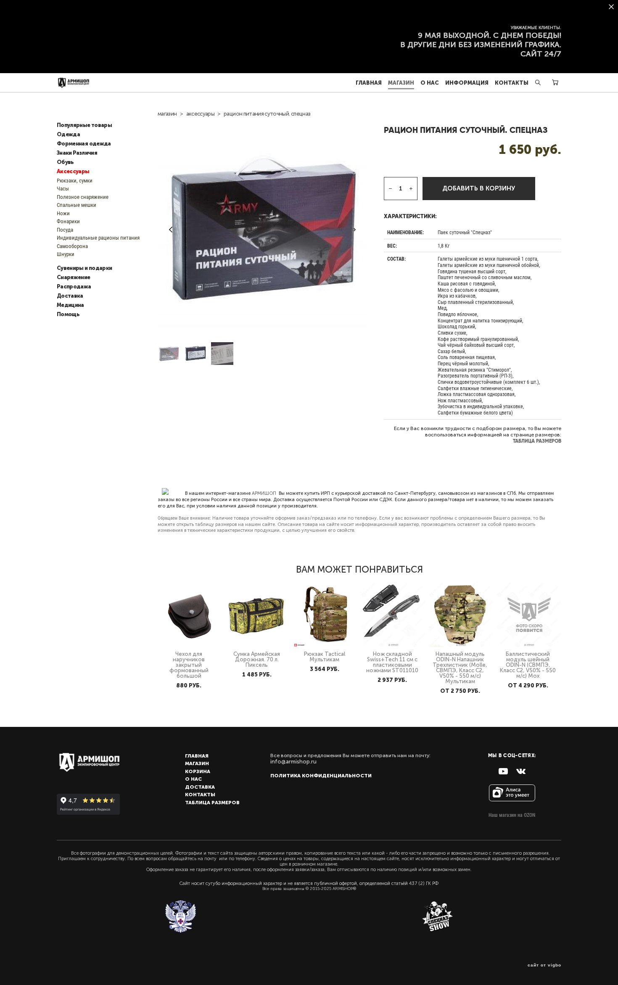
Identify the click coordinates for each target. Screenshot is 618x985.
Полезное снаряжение (82, 197)
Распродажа (74, 287)
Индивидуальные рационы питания (98, 237)
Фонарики (68, 221)
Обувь (65, 162)
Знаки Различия (77, 153)
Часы (63, 188)
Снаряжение (73, 277)
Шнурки (65, 254)
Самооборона (72, 246)
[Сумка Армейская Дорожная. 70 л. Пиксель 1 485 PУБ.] (257, 615)
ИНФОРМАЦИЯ (467, 82)
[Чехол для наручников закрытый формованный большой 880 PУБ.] (190, 615)
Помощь (68, 314)
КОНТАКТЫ (511, 82)
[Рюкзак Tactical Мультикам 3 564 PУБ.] (325, 615)
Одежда (68, 134)
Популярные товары (84, 125)
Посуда (65, 229)
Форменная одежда (84, 144)
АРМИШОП (264, 493)
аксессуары (200, 114)
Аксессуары (73, 171)
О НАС (429, 82)
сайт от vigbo (544, 965)
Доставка (70, 296)
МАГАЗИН (401, 82)
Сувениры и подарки (84, 268)
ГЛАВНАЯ (369, 82)
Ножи (63, 213)
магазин (167, 114)
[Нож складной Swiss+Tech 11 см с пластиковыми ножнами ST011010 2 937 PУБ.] (393, 615)
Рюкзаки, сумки (74, 180)
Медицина (70, 305)
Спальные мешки (76, 205)
